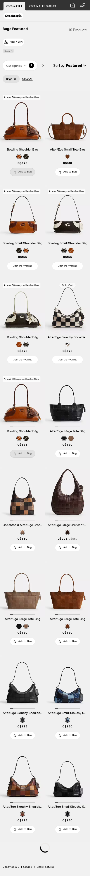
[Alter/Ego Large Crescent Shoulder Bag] (67, 495)
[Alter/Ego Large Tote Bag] (67, 401)
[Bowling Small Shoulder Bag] (22, 213)
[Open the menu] (81, 5)
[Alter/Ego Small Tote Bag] (67, 119)
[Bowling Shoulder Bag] (22, 119)
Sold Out (67, 285)
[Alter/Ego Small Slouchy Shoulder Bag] (67, 682)
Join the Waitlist (22, 266)
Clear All (27, 79)
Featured (26, 867)
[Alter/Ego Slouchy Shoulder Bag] (67, 307)
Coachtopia (10, 867)
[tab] (14, 6)
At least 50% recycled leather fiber (21, 97)
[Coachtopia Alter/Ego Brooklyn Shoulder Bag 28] (22, 495)
